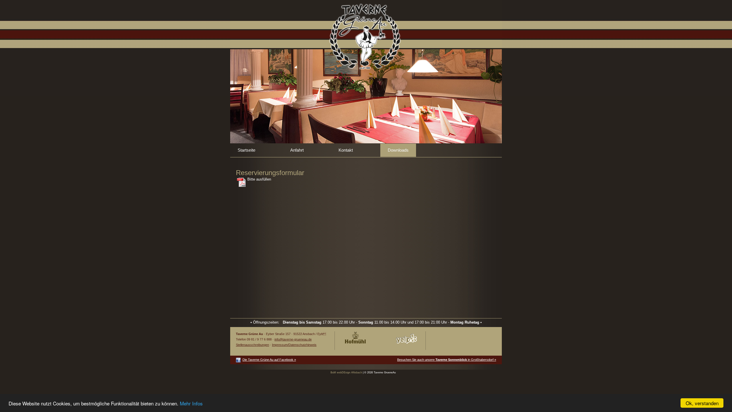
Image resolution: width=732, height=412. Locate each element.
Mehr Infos (191, 403)
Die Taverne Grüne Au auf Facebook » (269, 359)
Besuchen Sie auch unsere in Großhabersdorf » (446, 359)
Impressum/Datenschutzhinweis (294, 344)
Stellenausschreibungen (252, 344)
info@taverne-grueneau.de (293, 339)
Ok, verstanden (702, 403)
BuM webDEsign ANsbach (346, 372)
